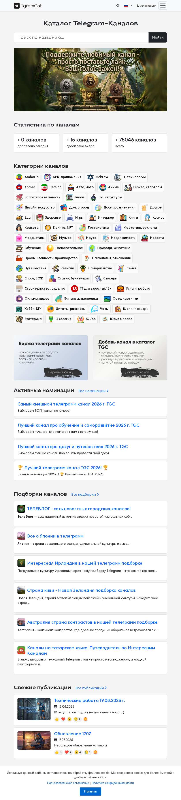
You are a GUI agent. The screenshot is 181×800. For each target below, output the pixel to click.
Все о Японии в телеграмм (55, 536)
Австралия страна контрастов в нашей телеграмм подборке (92, 622)
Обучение (33, 248)
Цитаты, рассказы (70, 309)
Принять (90, 791)
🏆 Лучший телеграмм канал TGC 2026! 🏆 (62, 468)
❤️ (63, 719)
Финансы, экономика (81, 298)
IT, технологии (134, 177)
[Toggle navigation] (162, 5)
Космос (158, 217)
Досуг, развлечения (119, 207)
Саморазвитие (100, 268)
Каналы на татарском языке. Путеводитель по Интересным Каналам (91, 651)
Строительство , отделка (45, 288)
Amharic (31, 177)
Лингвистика (98, 227)
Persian (56, 187)
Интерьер (106, 217)
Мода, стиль (35, 238)
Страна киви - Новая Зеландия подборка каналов (81, 590)
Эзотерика (33, 319)
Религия (67, 268)
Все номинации (92, 391)
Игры (79, 217)
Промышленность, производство (51, 258)
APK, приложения (67, 177)
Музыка (65, 238)
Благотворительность (42, 197)
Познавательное (69, 248)
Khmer (30, 187)
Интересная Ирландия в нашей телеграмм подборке (84, 563)
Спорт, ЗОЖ (34, 278)
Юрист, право (121, 319)
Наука (91, 238)
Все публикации (90, 688)
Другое (156, 207)
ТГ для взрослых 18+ (95, 288)
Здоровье (53, 217)
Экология (63, 319)
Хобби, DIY (33, 309)
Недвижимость (123, 238)
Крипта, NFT (63, 227)
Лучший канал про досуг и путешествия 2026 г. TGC (72, 447)
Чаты (104, 309)
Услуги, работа (138, 288)
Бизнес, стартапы (147, 187)
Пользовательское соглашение (68, 783)
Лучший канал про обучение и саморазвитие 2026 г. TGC (78, 425)
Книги (133, 217)
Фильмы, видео (37, 298)
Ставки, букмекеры (73, 278)
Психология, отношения (111, 258)
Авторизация (148, 5)
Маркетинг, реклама (140, 227)
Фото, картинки (125, 298)
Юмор (91, 319)
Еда (28, 217)
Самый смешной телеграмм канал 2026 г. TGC (66, 404)
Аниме (113, 187)
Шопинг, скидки (136, 309)
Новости (157, 238)
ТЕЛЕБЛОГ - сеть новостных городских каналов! (79, 509)
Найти (158, 37)
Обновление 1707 (72, 734)
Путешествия (35, 268)
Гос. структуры (110, 197)
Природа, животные (113, 248)
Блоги (79, 197)
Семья (131, 268)
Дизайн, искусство (40, 207)
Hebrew (102, 177)
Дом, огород (79, 207)
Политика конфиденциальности (113, 783)
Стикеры (110, 278)
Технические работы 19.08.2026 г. (89, 700)
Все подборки (84, 494)
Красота (32, 227)
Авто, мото (85, 187)
